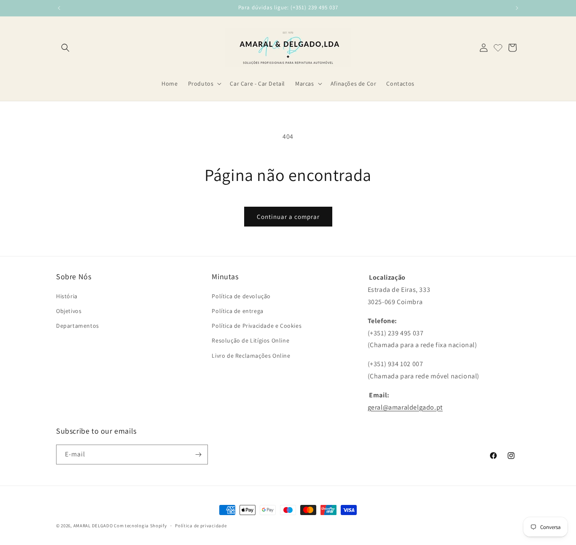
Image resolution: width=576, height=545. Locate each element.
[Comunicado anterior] (59, 8)
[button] (65, 47)
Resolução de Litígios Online (250, 340)
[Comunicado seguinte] (517, 8)
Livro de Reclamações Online (251, 355)
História (67, 296)
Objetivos (68, 311)
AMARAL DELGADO (93, 526)
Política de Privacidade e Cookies (256, 325)
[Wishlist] (498, 47)
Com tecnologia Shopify (140, 526)
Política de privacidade (200, 526)
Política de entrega (237, 311)
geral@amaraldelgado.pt (405, 407)
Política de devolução (241, 296)
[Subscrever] (198, 454)
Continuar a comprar (288, 217)
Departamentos (77, 325)
